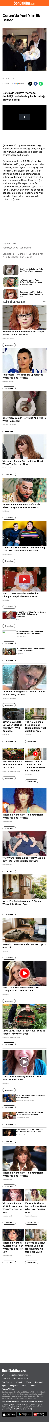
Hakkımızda (6, 1378)
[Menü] (4, 3)
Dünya (28, 1382)
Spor (4, 1385)
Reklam (14, 1378)
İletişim (20, 1378)
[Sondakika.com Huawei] (40, 1414)
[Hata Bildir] (27, 1409)
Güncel (19, 1382)
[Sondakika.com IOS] (9, 1414)
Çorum (6, 145)
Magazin (14, 1385)
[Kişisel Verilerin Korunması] (33, 1407)
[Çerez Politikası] (16, 1407)
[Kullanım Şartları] (8, 1405)
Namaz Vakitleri (8, 1389)
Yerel (24, 1385)
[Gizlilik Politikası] (22, 1405)
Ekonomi (39, 1382)
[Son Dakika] (24, 3)
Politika (33, 1385)
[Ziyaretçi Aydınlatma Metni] (12, 1409)
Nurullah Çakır (14, 151)
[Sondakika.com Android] (24, 1414)
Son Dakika (7, 1382)
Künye (26, 1378)
